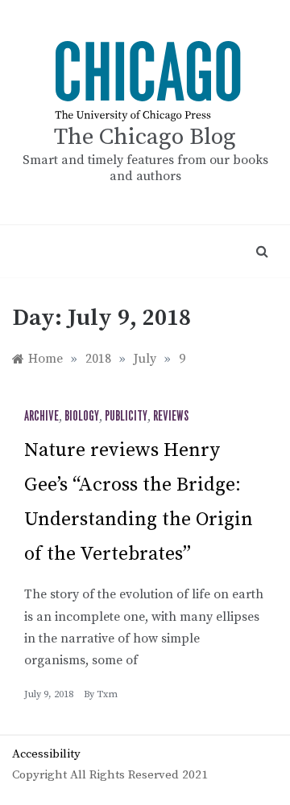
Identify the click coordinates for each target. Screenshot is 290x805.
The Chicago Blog (145, 137)
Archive (41, 416)
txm (107, 694)
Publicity (126, 416)
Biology (81, 416)
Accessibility (46, 754)
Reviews (170, 416)
